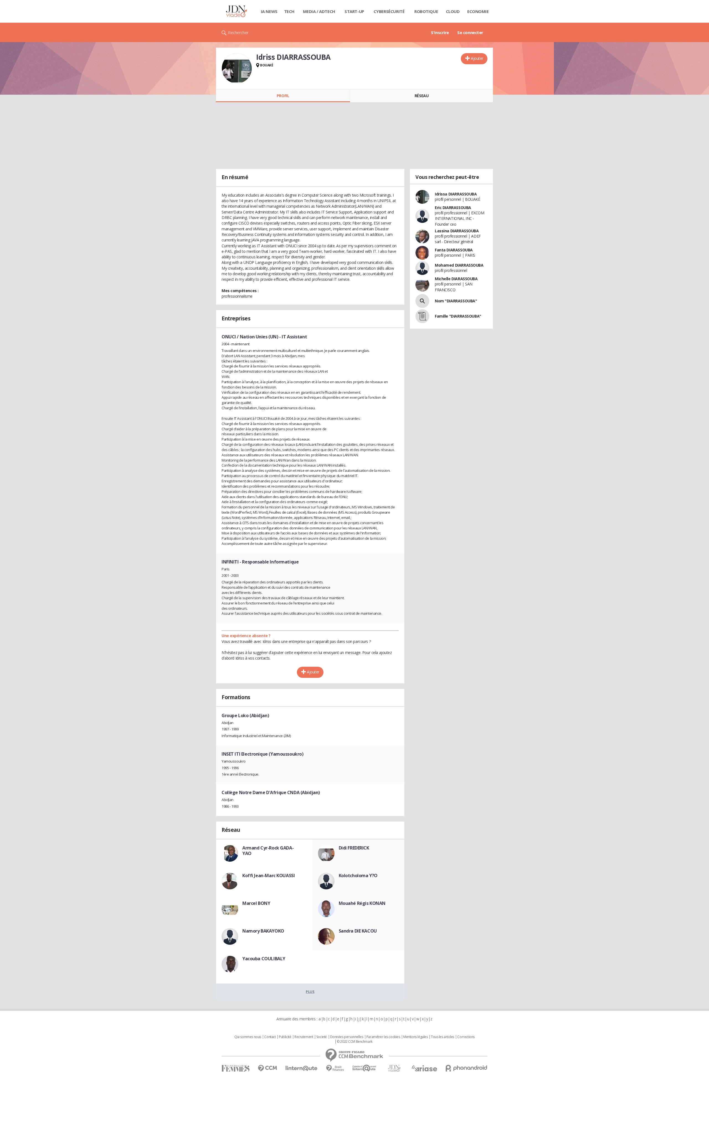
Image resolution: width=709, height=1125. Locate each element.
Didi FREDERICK (354, 848)
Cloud (453, 11)
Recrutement (303, 1037)
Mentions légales (415, 1037)
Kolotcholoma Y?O (358, 875)
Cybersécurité (389, 11)
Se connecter (470, 32)
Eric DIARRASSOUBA (453, 207)
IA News (269, 11)
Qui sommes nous (247, 1037)
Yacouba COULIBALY (263, 959)
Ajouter (477, 58)
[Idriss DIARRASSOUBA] (237, 68)
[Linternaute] (302, 1068)
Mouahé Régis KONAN (362, 903)
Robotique (426, 11)
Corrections (465, 1037)
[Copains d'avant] (365, 1068)
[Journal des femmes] (236, 1068)
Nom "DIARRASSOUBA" (456, 300)
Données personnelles (346, 1037)
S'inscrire (440, 32)
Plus (310, 991)
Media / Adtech (319, 11)
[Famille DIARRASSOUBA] (422, 316)
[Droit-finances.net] (335, 1068)
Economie (478, 11)
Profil (283, 95)
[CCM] (267, 1068)
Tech (289, 11)
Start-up (354, 11)
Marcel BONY (256, 903)
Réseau (421, 95)
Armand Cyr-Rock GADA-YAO (268, 850)
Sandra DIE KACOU (358, 931)
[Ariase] (424, 1068)
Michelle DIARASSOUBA (456, 278)
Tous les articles (442, 1037)
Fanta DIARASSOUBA (454, 250)
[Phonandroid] (466, 1068)
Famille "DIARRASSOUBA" (458, 316)
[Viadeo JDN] (394, 1068)
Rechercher (238, 32)
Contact (270, 1037)
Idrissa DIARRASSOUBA (456, 194)
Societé (321, 1037)
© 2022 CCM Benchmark (355, 1042)
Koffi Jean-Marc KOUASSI (268, 875)
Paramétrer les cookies (383, 1037)
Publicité (285, 1037)
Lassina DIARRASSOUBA (457, 230)
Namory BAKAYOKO (263, 931)
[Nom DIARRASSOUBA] (422, 301)
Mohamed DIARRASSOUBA (459, 265)
